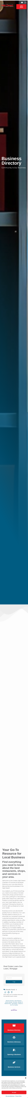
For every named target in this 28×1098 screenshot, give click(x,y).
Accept (14, 1092)
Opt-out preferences (10, 1096)
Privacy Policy (18, 1096)
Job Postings (14, 1003)
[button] (25, 1078)
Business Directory (10, 1000)
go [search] (14, 981)
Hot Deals (15, 1002)
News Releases (18, 1000)
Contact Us (20, 1003)
